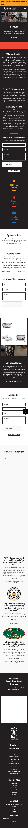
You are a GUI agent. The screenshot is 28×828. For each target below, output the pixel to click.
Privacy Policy (14, 769)
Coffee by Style (14, 787)
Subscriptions (14, 790)
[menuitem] (21, 8)
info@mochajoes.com (14, 756)
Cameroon (14, 806)
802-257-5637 (14, 754)
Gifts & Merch (14, 792)
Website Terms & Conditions (14, 771)
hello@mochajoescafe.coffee (14, 768)
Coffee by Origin (14, 789)
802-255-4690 (14, 766)
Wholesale (14, 794)
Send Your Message (14, 170)
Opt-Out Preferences (14, 773)
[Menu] (24, 8)
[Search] (21, 8)
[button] (25, 411)
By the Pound (14, 785)
